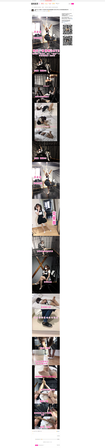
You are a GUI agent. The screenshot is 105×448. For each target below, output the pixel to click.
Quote (39, 439)
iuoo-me (64, 22)
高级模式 (58, 439)
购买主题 (58, 431)
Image (37, 439)
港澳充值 (53, 3)
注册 (72, 3)
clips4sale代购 (53, 0)
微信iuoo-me (57, 3)
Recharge (50, 3)
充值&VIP (42, 3)
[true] (39, 0)
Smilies (41, 439)
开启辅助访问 (73, 0)
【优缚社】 (43, 7)
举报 (59, 433)
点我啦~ (72, 18)
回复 (33, 433)
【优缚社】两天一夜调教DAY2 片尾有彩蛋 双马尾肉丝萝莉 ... (51, 7)
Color (36, 439)
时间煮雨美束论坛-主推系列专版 (37, 7)
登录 (69, 3)
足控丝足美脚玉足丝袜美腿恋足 (48, 0)
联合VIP (46, 3)
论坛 (39, 3)
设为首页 (41, 0)
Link (38, 439)
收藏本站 (44, 0)
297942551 (67, 21)
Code (40, 439)
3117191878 (64, 21)
